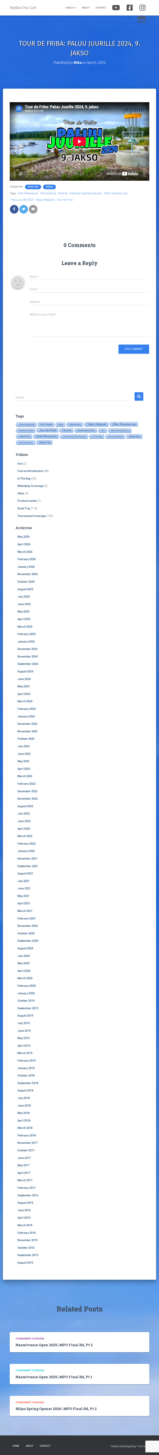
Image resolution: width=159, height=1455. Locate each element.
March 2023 (24, 776)
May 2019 (23, 1038)
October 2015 (26, 1247)
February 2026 (26, 559)
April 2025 (23, 619)
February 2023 (26, 783)
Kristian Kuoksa (26, 430)
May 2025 (23, 611)
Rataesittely (134, 436)
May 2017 (23, 1165)
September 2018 (27, 1083)
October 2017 (26, 1150)
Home (16, 1446)
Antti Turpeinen (26, 442)
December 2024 (27, 649)
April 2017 (23, 1172)
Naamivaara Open (86, 430)
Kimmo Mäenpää (26, 424)
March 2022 (24, 836)
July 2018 (23, 1098)
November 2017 (27, 1142)
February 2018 (26, 1135)
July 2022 (23, 813)
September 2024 (27, 663)
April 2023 (23, 768)
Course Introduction (30, 471)
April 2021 (23, 903)
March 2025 (24, 626)
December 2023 (27, 723)
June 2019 (24, 1030)
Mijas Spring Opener (120, 430)
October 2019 (26, 1000)
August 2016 (25, 1202)
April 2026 (23, 544)
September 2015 (27, 1255)
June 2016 (24, 1210)
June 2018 (24, 1105)
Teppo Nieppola (45, 199)
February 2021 (26, 918)
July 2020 (23, 955)
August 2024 (25, 671)
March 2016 (24, 1225)
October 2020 (26, 933)
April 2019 (23, 1045)
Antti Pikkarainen (28, 193)
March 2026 (24, 551)
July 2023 (23, 746)
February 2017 (26, 1187)
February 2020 (26, 985)
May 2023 (23, 761)
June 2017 (24, 1158)
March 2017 (24, 1180)
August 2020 (25, 948)
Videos (70, 7)
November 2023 (27, 731)
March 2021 (24, 910)
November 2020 (27, 925)
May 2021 (23, 896)
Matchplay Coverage (30, 485)
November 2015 (27, 1240)
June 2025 (24, 604)
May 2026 (23, 536)
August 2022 (25, 806)
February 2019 (26, 1060)
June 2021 (24, 888)
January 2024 (26, 716)
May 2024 (23, 686)
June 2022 (24, 821)
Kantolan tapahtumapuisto (86, 193)
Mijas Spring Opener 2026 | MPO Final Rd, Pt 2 (56, 1408)
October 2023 (26, 738)
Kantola (63, 193)
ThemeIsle (143, 1446)
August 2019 (25, 1015)
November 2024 (27, 656)
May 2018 (23, 1113)
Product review (27, 500)
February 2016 (26, 1232)
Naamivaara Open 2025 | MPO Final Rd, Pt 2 (54, 1345)
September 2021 (27, 866)
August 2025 (25, 589)
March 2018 (24, 1127)
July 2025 (23, 596)
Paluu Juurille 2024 (22, 199)
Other (20, 493)
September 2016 (27, 1195)
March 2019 (24, 1053)
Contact (101, 7)
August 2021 (25, 873)
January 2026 (26, 566)
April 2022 (23, 828)
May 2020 (23, 963)
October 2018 (26, 1075)
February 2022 (26, 843)
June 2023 (24, 753)
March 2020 (24, 978)
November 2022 (27, 798)
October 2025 (26, 581)
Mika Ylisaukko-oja (115, 193)
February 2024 (26, 708)
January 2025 (26, 641)
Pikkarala (66, 430)
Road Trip (33, 187)
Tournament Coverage (31, 516)
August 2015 (25, 1262)
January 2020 (26, 993)
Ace (19, 463)
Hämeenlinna (48, 193)
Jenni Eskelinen (116, 436)
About (86, 7)
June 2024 (24, 679)
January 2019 (26, 1068)
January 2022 (26, 851)
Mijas (61, 424)
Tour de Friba (65, 199)
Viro (103, 430)
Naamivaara (75, 424)
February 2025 (26, 634)
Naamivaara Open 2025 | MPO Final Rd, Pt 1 (54, 1377)
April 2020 (23, 970)
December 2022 (27, 791)
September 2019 (27, 1008)
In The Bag (97, 436)
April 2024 (23, 694)
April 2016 (23, 1217)
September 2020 (27, 940)
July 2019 (23, 1023)
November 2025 (27, 574)
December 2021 (27, 858)
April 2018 (23, 1120)
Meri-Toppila (46, 424)
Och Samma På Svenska (74, 436)
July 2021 (23, 881)
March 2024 (24, 701)
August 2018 (25, 1090)
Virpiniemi (24, 436)
